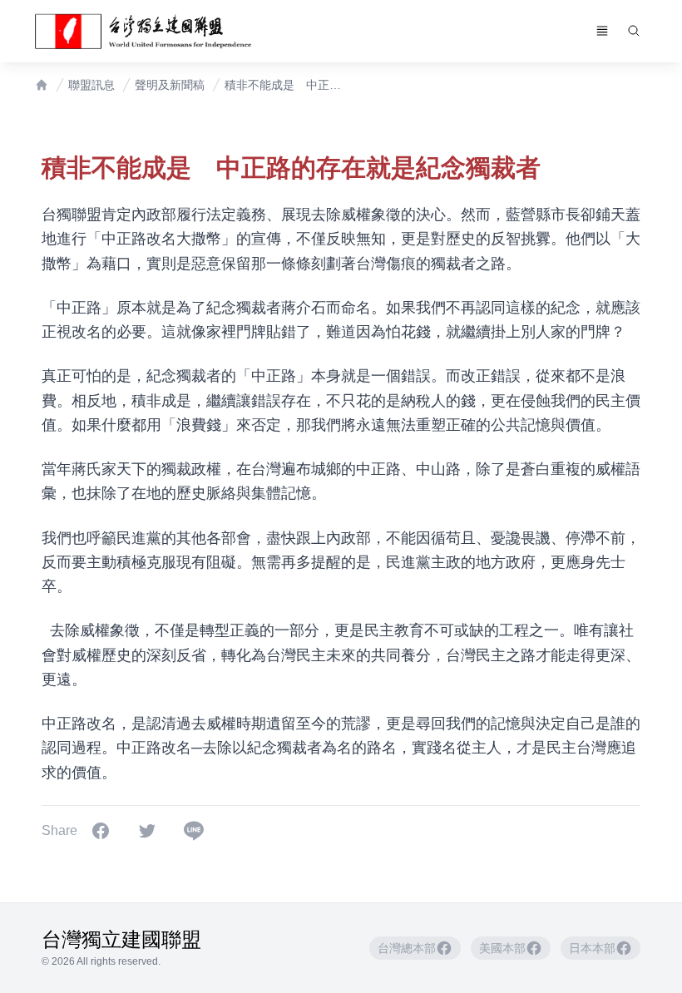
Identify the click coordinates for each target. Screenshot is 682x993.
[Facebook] (100, 831)
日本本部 (592, 948)
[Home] (41, 84)
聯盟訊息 (91, 84)
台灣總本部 (407, 948)
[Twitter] (147, 831)
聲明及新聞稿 (170, 84)
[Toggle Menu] (602, 30)
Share (59, 830)
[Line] (193, 831)
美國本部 (502, 948)
